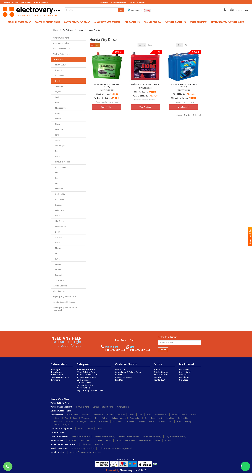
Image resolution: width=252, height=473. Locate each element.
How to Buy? (159, 380)
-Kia (55, 173)
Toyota (131, 415)
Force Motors (135, 418)
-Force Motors (59, 167)
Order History (185, 372)
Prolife (108, 440)
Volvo (104, 418)
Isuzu (92, 421)
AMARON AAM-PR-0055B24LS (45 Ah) (106, 85)
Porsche (69, 421)
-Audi (56, 97)
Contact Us (120, 369)
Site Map (119, 380)
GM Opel (141, 421)
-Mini (56, 253)
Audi (140, 415)
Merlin (118, 440)
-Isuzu (56, 216)
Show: (179, 45)
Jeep (153, 418)
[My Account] (225, 10)
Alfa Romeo (103, 421)
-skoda (56, 140)
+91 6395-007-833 (42, 2)
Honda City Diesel (95, 30)
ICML (179, 421)
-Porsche (57, 205)
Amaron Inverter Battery (129, 436)
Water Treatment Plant (77, 22)
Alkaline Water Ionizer (107, 22)
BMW (148, 415)
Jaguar (174, 415)
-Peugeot (57, 275)
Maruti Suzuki (72, 415)
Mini (170, 421)
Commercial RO (152, 22)
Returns (118, 374)
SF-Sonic (100, 429)
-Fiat (55, 151)
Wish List (183, 374)
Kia (146, 418)
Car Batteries (132, 22)
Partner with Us (161, 374)
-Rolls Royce (58, 210)
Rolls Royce (81, 421)
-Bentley (57, 264)
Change (147, 11)
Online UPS (99, 444)
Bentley (188, 421)
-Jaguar (56, 113)
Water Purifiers (198, 22)
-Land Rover (58, 200)
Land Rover (57, 421)
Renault (184, 415)
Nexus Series (130, 440)
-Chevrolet (58, 86)
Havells (158, 440)
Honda (80, 30)
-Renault (57, 119)
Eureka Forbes (145, 440)
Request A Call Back (250, 236)
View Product (106, 107)
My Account (184, 369)
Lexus (151, 421)
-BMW (56, 102)
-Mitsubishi (58, 189)
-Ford (56, 135)
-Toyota (57, 92)
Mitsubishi (170, 418)
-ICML (56, 259)
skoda (75, 418)
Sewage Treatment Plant (103, 407)
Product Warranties (124, 377)
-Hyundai (57, 70)
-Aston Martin (59, 226)
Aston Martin (117, 421)
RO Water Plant (82, 407)
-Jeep (56, 178)
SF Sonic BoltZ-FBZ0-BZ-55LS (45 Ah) (183, 85)
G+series (98, 440)
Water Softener (123, 407)
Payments (55, 380)
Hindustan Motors (118, 418)
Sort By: (142, 45)
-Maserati (57, 248)
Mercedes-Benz (161, 415)
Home (55, 30)
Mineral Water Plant (19, 22)
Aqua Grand (86, 440)
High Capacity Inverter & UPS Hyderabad (65, 308)
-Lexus (56, 243)
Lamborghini (183, 418)
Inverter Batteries (175, 22)
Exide (90, 429)
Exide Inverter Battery (81, 436)
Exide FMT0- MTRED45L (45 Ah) (145, 84)
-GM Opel (57, 237)
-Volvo (56, 156)
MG (160, 418)
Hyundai (85, 415)
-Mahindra (58, 129)
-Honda (57, 81)
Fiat (96, 418)
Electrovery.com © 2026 (133, 470)
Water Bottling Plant (47, 22)
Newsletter (184, 377)
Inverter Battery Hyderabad (64, 302)
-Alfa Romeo (58, 221)
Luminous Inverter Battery (104, 436)
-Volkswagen (59, 146)
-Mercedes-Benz (60, 108)
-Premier (57, 270)
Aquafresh (73, 440)
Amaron (81, 429)
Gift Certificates (161, 372)
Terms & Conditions (60, 377)
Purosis (168, 440)
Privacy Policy (57, 374)
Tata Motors (98, 415)
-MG (55, 183)
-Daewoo (57, 232)
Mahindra (57, 418)
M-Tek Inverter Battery (152, 436)
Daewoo (130, 421)
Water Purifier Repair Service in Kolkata (85, 452)
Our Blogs (183, 380)
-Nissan (56, 124)
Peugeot (66, 425)
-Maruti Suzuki (59, 65)
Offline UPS (86, 444)
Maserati (161, 421)
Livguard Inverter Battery (176, 436)
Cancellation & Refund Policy (128, 372)
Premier (56, 425)
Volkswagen (86, 418)
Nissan (193, 415)
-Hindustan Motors (61, 162)
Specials (157, 377)
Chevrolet (121, 415)
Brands (157, 369)
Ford (66, 418)
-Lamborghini (59, 194)
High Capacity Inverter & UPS (227, 22)
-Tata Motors (59, 76)
